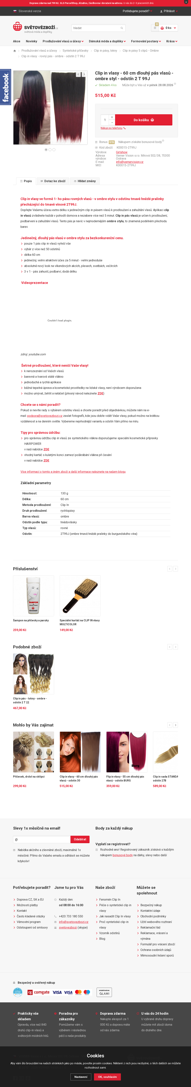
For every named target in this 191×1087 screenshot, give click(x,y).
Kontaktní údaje (150, 911)
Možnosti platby (27, 905)
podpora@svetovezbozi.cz (44, 416)
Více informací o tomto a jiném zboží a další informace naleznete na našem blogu (73, 472)
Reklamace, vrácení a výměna (154, 935)
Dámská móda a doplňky (106, 41)
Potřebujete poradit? (136, 11)
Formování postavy (144, 41)
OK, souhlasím (107, 1077)
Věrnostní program (29, 922)
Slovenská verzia (30, 11)
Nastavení (80, 1077)
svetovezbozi (68, 927)
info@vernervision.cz (129, 162)
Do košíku (141, 120)
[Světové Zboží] (14, 51)
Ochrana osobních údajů (155, 950)
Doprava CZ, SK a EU (30, 899)
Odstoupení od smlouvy (32, 927)
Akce (16, 41)
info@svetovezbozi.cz (73, 922)
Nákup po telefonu (111, 128)
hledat (122, 28)
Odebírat (80, 839)
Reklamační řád (150, 927)
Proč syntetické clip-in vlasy (114, 924)
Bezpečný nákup (151, 905)
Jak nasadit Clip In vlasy (115, 916)
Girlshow (121, 152)
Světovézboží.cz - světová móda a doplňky (35, 27)
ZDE (100, 393)
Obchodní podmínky (153, 916)
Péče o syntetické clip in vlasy (115, 908)
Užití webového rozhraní (156, 922)
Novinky (31, 41)
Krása (170, 41)
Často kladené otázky (31, 916)
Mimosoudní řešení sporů (157, 955)
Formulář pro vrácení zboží (157, 944)
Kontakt (22, 911)
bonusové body (123, 855)
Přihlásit (169, 11)
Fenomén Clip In (109, 899)
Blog (102, 938)
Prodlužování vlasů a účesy (62, 41)
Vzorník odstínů (109, 933)
